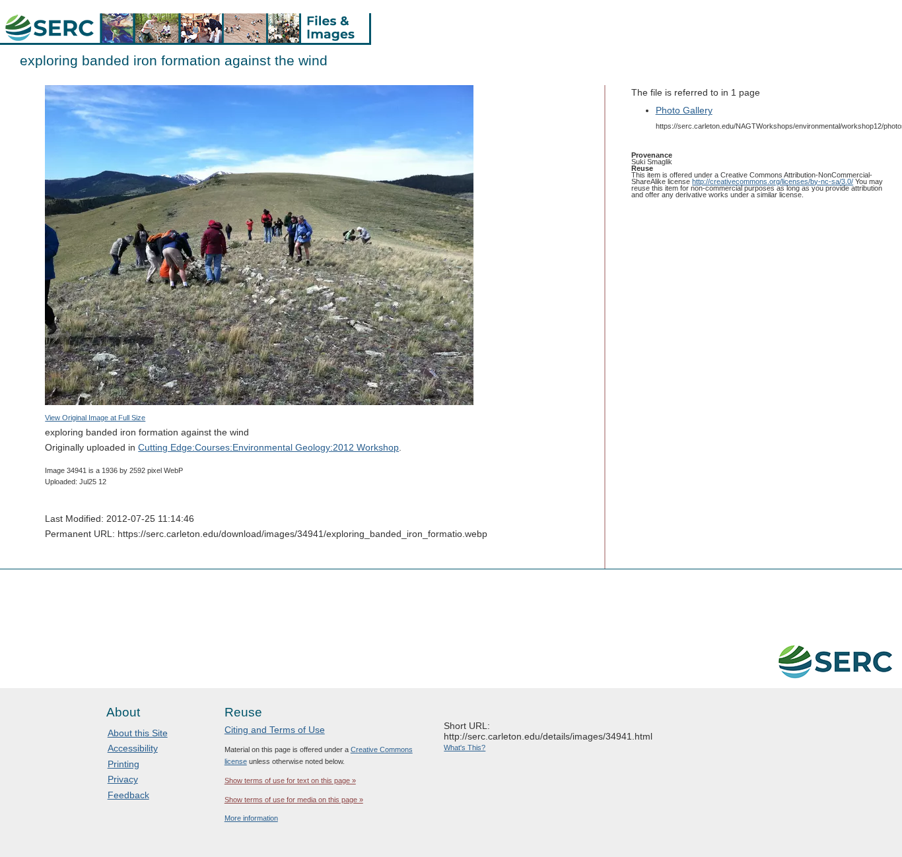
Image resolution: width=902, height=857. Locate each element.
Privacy (123, 779)
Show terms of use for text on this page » (290, 780)
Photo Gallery (684, 110)
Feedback (128, 795)
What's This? (464, 747)
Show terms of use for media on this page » (294, 800)
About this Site (138, 733)
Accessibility (133, 748)
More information (251, 818)
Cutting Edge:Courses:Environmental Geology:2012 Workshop (268, 447)
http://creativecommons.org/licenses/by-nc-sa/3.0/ (772, 181)
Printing (123, 764)
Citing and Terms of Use (275, 729)
